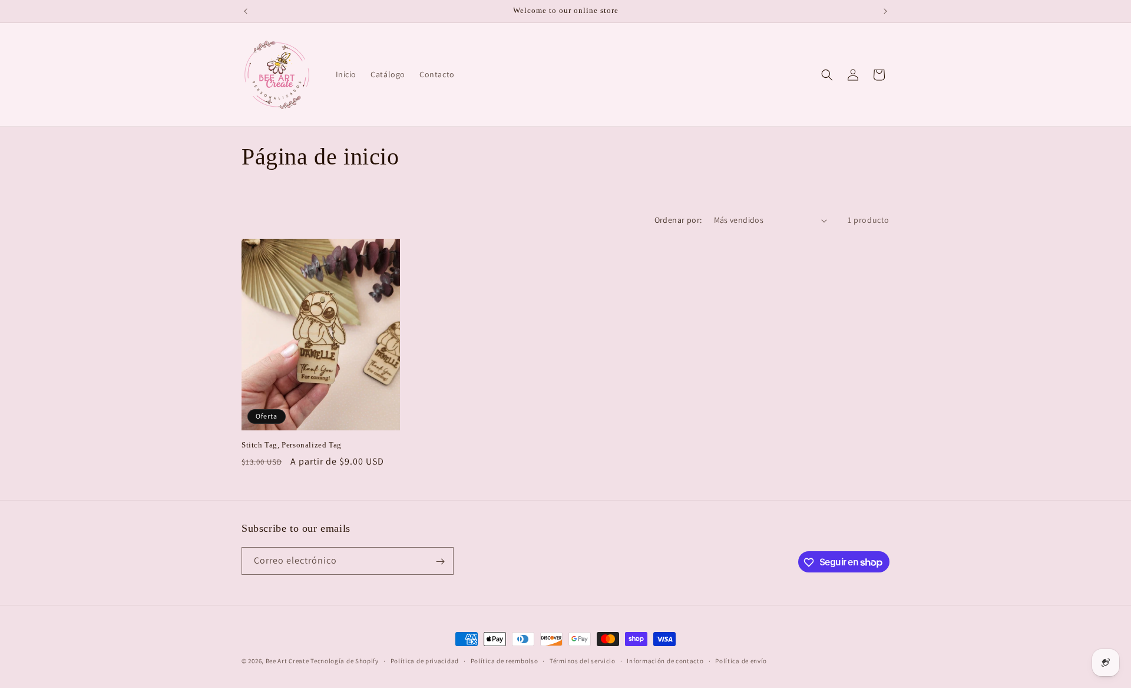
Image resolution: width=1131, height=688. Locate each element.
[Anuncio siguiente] (885, 11)
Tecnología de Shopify (344, 661)
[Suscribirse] (440, 561)
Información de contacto (665, 660)
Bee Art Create (287, 661)
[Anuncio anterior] (246, 11)
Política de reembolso (504, 660)
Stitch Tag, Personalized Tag (292, 444)
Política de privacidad (425, 660)
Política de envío (741, 660)
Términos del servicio (583, 660)
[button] (827, 75)
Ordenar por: (678, 220)
